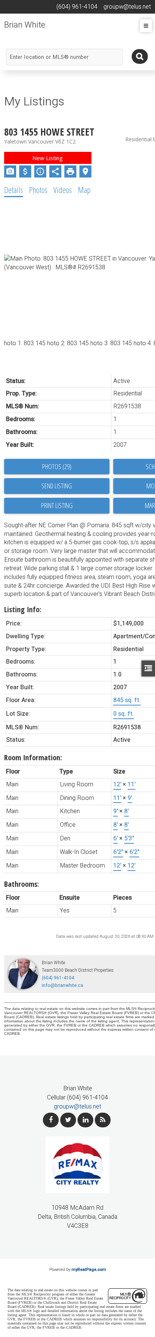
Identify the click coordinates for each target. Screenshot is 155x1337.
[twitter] (68, 1120)
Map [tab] (84, 189)
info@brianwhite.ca (62, 985)
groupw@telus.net (77, 1106)
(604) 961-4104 (58, 977)
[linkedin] (85, 1120)
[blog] (103, 1120)
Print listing (57, 505)
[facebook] (51, 1120)
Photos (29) (56, 466)
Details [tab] (13, 189)
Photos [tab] (38, 189)
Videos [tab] (62, 189)
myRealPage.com (88, 1269)
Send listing (56, 485)
